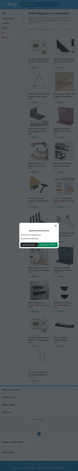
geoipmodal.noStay (29, 245)
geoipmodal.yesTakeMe (47, 245)
